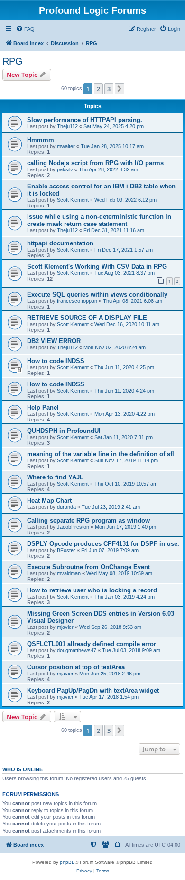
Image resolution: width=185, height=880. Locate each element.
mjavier (65, 627)
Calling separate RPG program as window (88, 520)
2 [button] (98, 88)
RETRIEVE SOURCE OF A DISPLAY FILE (87, 317)
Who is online (22, 769)
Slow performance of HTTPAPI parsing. (84, 119)
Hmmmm (40, 139)
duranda (66, 507)
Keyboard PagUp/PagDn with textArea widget (93, 690)
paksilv (65, 169)
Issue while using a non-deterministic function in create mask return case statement (99, 220)
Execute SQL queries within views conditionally (97, 294)
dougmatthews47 (76, 650)
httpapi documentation (60, 243)
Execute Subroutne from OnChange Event (88, 567)
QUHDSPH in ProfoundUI (64, 430)
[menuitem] (25, 29)
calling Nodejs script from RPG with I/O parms (95, 163)
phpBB (67, 862)
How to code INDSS (55, 361)
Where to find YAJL (55, 477)
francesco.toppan (77, 301)
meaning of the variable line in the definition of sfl (100, 454)
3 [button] (109, 88)
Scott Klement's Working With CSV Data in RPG (97, 266)
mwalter (66, 146)
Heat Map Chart (49, 500)
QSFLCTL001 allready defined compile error (91, 643)
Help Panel (43, 407)
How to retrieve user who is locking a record (92, 590)
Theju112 (67, 126)
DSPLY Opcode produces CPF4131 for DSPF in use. (103, 543)
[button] (119, 88)
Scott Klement (73, 200)
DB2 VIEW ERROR (54, 341)
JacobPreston (73, 527)
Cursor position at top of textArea (76, 667)
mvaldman (69, 573)
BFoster (66, 550)
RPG (12, 61)
